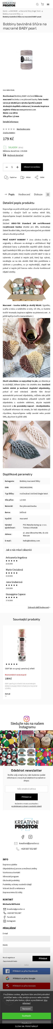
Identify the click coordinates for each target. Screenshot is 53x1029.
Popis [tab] (11, 194)
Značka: (9, 133)
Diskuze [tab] (38, 194)
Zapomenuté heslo (10, 961)
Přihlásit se (26, 797)
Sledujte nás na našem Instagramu (27, 725)
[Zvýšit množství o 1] (17, 167)
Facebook (23, 837)
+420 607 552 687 (29, 848)
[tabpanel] (22, 662)
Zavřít (44, 185)
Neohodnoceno (23, 129)
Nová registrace (9, 957)
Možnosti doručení (15, 155)
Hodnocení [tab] (24, 194)
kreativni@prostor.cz (29, 843)
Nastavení (26, 1009)
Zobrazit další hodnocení (38, 607)
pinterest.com (41, 312)
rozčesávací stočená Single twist (34, 493)
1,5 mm (23, 500)
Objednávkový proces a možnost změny (20, 868)
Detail (7, 694)
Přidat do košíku (32, 167)
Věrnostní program (11, 876)
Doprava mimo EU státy (12, 892)
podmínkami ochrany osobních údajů (26, 806)
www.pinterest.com (27, 109)
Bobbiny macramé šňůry (30, 481)
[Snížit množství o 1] (6, 167)
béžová (23, 512)
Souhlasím (26, 1015)
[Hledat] (37, 4)
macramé (24, 518)
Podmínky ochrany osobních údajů (17, 884)
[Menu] (48, 4)
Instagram (30, 837)
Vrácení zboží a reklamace (14, 888)
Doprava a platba (10, 864)
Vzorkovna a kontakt (11, 872)
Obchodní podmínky (11, 880)
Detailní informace (10, 121)
